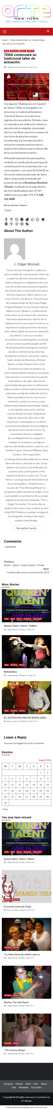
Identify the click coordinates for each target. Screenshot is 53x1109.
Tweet (7, 210)
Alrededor (24, 1087)
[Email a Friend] (16, 219)
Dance (19, 619)
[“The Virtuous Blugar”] (26, 1030)
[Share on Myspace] (43, 219)
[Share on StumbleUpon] (6, 224)
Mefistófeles (10, 672)
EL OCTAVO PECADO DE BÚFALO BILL (25, 718)
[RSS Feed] (27, 224)
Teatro (44, 1083)
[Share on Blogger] (22, 219)
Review (22, 665)
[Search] (48, 31)
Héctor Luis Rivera (12, 721)
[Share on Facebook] (6, 219)
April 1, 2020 (26, 910)
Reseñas (14, 665)
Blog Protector (30, 1107)
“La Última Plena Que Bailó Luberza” (22, 954)
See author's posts (26, 528)
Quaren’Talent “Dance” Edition (20, 626)
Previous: (24, 564)
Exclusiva (14, 51)
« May (5, 809)
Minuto (22, 51)
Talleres (30, 51)
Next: (28, 571)
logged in (20, 743)
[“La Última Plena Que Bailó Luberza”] (26, 934)
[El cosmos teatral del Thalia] (26, 886)
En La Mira (36, 1087)
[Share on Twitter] (11, 219)
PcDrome (43, 1107)
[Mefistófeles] (26, 651)
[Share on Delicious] (27, 219)
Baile (6, 619)
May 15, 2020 (26, 629)
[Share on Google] (37, 219)
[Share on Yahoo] (11, 224)
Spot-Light (37, 619)
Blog (6, 51)
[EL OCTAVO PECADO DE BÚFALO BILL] (26, 697)
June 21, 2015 (27, 67)
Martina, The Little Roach (16, 1002)
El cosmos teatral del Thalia (17, 906)
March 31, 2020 (26, 675)
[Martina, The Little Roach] (26, 982)
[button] (4, 31)
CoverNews (41, 1097)
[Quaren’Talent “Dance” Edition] (26, 605)
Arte (35, 1083)
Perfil (28, 1083)
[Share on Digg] (32, 219)
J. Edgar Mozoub (12, 67)
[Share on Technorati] (22, 224)
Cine (14, 1087)
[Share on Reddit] (16, 224)
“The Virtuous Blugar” (15, 1050)
